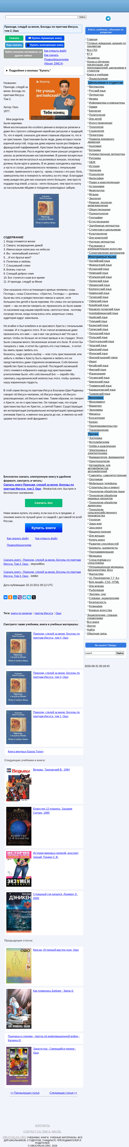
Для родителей (98, 237)
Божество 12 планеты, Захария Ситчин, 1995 (52, 810)
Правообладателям (19, 545)
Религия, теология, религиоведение (100, 204)
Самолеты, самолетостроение (108, 475)
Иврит (93, 361)
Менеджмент (97, 401)
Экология (95, 198)
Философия (96, 178)
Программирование (101, 551)
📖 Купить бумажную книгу (45, 38)
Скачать (14, 38)
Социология (96, 131)
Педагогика (96, 135)
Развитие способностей (104, 543)
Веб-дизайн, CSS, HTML (104, 582)
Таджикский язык (99, 393)
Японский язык (98, 353)
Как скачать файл (18, 538)
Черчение (95, 170)
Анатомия (95, 146)
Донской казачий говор (103, 357)
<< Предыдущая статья (24, 1092)
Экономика (96, 409)
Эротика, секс (97, 594)
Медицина (95, 555)
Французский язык (100, 264)
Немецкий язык (98, 273)
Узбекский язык (98, 301)
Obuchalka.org (14, 1137)
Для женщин (97, 535)
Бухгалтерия (97, 418)
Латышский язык (99, 333)
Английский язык (99, 260)
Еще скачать (14, 44)
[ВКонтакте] (6, 597)
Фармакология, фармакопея (106, 457)
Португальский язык (101, 341)
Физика (93, 98)
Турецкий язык (98, 321)
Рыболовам (96, 590)
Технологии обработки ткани (107, 491)
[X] (34, 597)
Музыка (93, 194)
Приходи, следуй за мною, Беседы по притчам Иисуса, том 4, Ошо (56, 635)
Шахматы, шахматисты (103, 547)
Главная (92, 39)
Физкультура (96, 190)
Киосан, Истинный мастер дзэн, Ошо (56, 949)
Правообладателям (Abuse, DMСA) (56, 61)
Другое (91, 625)
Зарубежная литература (104, 225)
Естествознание (99, 221)
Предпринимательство (103, 426)
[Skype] (29, 597)
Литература (96, 94)
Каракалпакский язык (102, 389)
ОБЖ (92, 162)
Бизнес (93, 422)
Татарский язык (98, 297)
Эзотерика (95, 438)
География (96, 217)
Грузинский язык (99, 377)
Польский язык (98, 337)
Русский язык (97, 90)
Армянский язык (99, 293)
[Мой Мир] (15, 597)
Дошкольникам (98, 78)
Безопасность (97, 602)
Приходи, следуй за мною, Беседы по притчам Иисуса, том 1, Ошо (56, 714)
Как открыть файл (55, 50)
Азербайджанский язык (103, 313)
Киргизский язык (99, 381)
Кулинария (95, 606)
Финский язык (97, 369)
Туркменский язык (100, 385)
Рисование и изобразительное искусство (105, 247)
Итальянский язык (100, 277)
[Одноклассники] (10, 597)
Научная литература (102, 241)
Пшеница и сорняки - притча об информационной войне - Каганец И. (44, 1038)
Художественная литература (107, 154)
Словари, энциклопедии (104, 598)
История (94, 166)
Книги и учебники (97, 74)
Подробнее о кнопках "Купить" (30, 70)
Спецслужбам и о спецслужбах (99, 561)
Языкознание (97, 373)
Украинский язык (99, 285)
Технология (96, 127)
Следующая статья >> (63, 1092)
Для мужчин (96, 586)
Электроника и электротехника (97, 452)
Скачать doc (44, 503)
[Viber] (20, 597)
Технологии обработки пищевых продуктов (102, 497)
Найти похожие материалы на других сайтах (23, 53)
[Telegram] (24, 597)
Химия (93, 106)
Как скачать (51, 55)
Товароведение (99, 430)
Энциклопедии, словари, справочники (102, 617)
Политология (97, 114)
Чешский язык (98, 345)
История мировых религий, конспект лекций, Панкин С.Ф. (55, 855)
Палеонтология (98, 213)
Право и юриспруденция (104, 182)
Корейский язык (99, 305)
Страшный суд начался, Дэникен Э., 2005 (55, 896)
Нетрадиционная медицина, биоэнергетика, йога (106, 568)
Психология (96, 174)
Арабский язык (98, 317)
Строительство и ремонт (104, 487)
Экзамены (93, 57)
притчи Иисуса (44, 613)
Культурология (98, 233)
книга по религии (21, 613)
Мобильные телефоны (103, 483)
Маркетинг (95, 405)
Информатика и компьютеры (107, 102)
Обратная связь (97, 633)
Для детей (95, 118)
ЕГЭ (89, 54)
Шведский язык (98, 349)
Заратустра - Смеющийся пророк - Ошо (54, 1050)
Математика (96, 86)
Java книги (95, 527)
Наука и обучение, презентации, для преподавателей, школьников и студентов (106, 66)
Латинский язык (99, 281)
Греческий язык (98, 329)
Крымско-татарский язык (104, 309)
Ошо (58, 613)
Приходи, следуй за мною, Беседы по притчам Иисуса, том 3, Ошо (56, 675)
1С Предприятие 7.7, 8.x (104, 578)
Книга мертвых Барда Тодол (25, 751)
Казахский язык (98, 325)
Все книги (93, 622)
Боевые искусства (100, 610)
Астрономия (96, 186)
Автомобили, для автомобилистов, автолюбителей (99, 468)
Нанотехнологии (99, 461)
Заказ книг (95, 523)
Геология (94, 519)
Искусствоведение (100, 122)
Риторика (95, 158)
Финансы (94, 413)
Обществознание (100, 209)
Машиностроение (100, 531)
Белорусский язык (100, 289)
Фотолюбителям (99, 442)
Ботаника (95, 150)
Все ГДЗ (92, 50)
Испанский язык (99, 268)
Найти (91, 629)
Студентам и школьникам (105, 229)
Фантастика (96, 574)
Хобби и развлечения (102, 446)
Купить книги (44, 528)
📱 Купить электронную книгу (44, 44)
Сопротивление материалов (107, 252)
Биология (95, 110)
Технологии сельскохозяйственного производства (102, 512)
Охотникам (96, 479)
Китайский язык (98, 365)
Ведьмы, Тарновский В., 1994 (51, 769)
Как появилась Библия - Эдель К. (53, 990)
